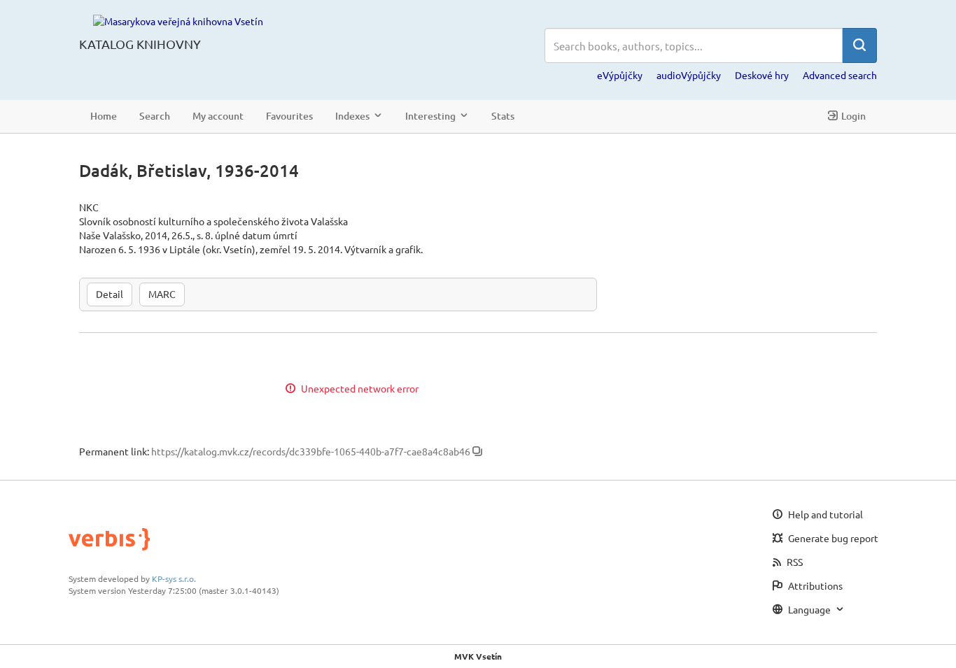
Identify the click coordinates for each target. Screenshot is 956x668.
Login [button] (853, 115)
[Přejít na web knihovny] (178, 20)
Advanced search (840, 75)
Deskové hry (762, 75)
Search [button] (154, 115)
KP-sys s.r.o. (174, 578)
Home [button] (103, 115)
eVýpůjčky (619, 75)
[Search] (859, 45)
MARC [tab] (162, 293)
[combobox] (693, 45)
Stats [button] (502, 115)
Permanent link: (114, 451)
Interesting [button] (430, 115)
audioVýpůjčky (688, 75)
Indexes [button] (352, 115)
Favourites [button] (289, 115)
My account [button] (218, 115)
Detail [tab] (109, 293)
